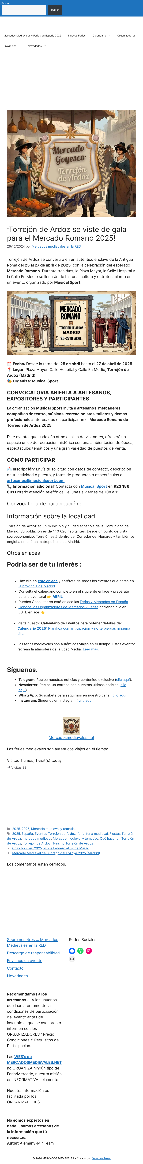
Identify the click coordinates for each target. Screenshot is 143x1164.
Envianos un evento (24, 960)
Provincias (9, 46)
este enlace (48, 581)
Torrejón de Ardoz (37, 843)
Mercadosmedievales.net (71, 737)
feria (80, 834)
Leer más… (92, 649)
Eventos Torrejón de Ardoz (55, 834)
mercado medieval (37, 839)
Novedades (35, 46)
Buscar (5, 3)
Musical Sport (94, 486)
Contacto (15, 968)
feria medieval (97, 834)
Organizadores (126, 35)
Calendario (99, 35)
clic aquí (123, 680)
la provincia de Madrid (36, 586)
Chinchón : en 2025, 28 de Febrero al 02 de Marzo (50, 848)
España (27, 834)
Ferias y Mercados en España (104, 602)
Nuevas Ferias (77, 35)
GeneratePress (101, 1158)
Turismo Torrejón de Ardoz (72, 843)
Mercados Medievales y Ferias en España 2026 (32, 35)
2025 (16, 829)
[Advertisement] (71, 84)
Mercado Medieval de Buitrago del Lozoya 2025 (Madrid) (56, 853)
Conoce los (28, 607)
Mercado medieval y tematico (53, 829)
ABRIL (57, 597)
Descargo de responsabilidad (33, 953)
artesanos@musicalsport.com (36, 480)
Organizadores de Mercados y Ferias (68, 607)
